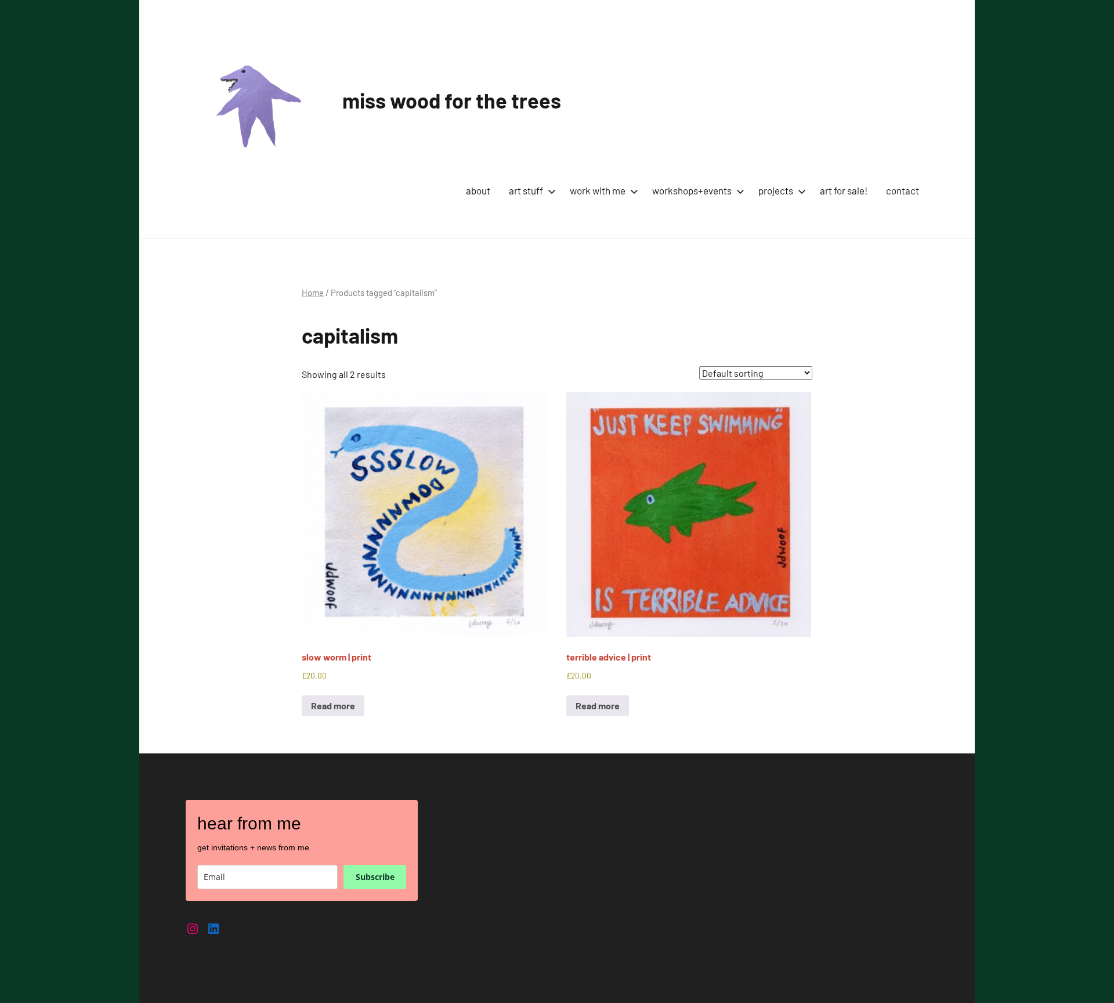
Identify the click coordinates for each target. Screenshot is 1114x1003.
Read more (333, 705)
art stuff (526, 190)
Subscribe (375, 876)
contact (902, 190)
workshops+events (692, 190)
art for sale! (843, 190)
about (478, 190)
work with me (597, 190)
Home (313, 292)
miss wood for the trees (451, 100)
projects (775, 190)
